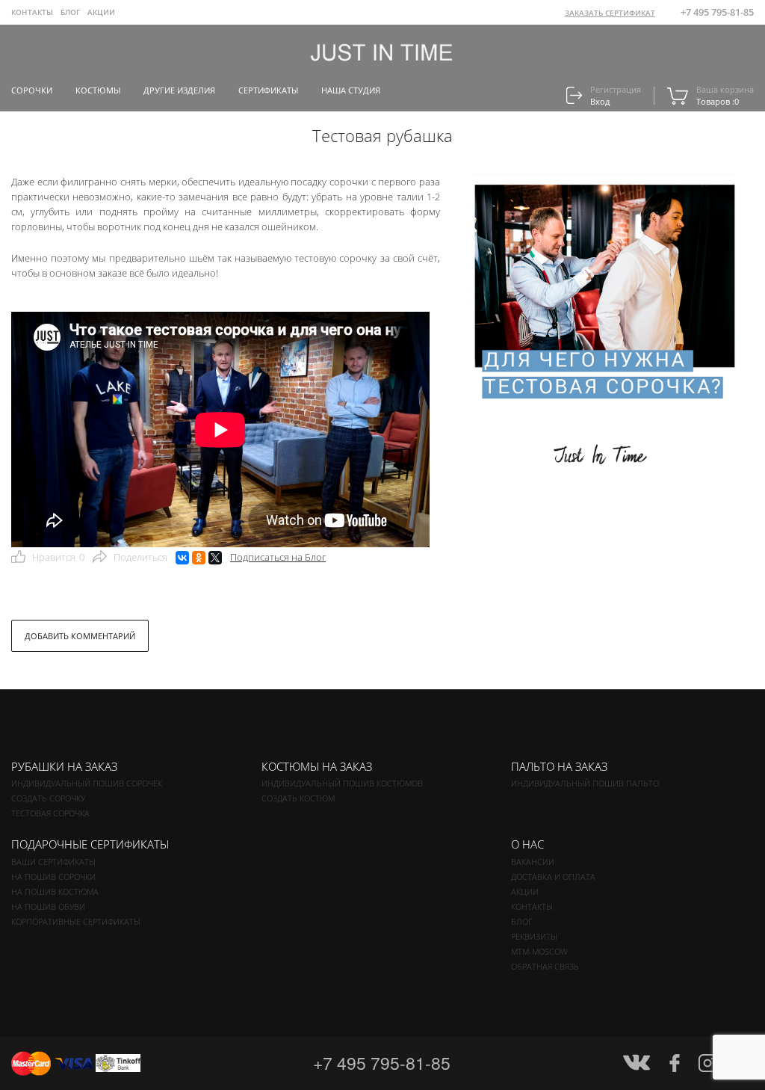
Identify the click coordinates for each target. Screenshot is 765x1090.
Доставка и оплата (553, 876)
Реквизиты (534, 936)
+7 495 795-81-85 (717, 12)
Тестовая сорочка (50, 813)
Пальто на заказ (559, 766)
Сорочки (31, 90)
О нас (527, 844)
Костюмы (97, 90)
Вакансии (532, 861)
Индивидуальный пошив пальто (585, 783)
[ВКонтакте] (182, 557)
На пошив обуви (48, 906)
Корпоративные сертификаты (75, 921)
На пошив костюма (55, 891)
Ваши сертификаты (53, 861)
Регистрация (615, 89)
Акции (101, 12)
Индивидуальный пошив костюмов (342, 783)
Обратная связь (545, 966)
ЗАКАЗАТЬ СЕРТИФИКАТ (610, 12)
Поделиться (140, 557)
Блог (522, 921)
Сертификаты (268, 90)
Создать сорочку (48, 798)
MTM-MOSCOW (539, 951)
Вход (600, 101)
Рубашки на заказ (64, 766)
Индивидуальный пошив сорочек (86, 783)
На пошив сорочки (53, 876)
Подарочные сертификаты (90, 844)
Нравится (58, 557)
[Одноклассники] (198, 557)
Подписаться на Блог (278, 557)
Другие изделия (179, 90)
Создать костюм (298, 798)
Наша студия (350, 90)
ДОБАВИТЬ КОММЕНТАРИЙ (80, 635)
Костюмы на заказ (316, 766)
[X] (215, 557)
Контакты (32, 12)
